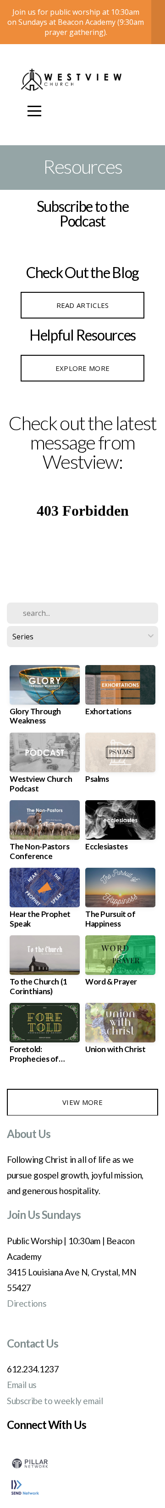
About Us (28, 1133)
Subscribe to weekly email (55, 1400)
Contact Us (32, 1343)
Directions (26, 1303)
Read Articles (82, 305)
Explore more (82, 368)
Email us (22, 1384)
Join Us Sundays (44, 1214)
